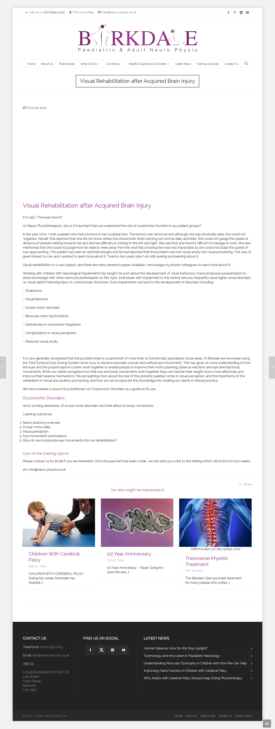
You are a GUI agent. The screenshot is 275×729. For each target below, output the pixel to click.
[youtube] (248, 12)
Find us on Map (83, 12)
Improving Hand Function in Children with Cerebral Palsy (185, 671)
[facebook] (229, 12)
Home (178, 715)
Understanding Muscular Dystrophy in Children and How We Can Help (195, 663)
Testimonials (207, 715)
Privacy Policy (243, 715)
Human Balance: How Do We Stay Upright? (176, 648)
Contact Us (225, 715)
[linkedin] (242, 12)
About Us (191, 715)
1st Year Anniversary (129, 554)
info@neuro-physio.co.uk (119, 12)
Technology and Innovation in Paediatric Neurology (182, 656)
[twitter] (235, 12)
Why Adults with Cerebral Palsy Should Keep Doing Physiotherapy (193, 678)
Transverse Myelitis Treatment (206, 561)
